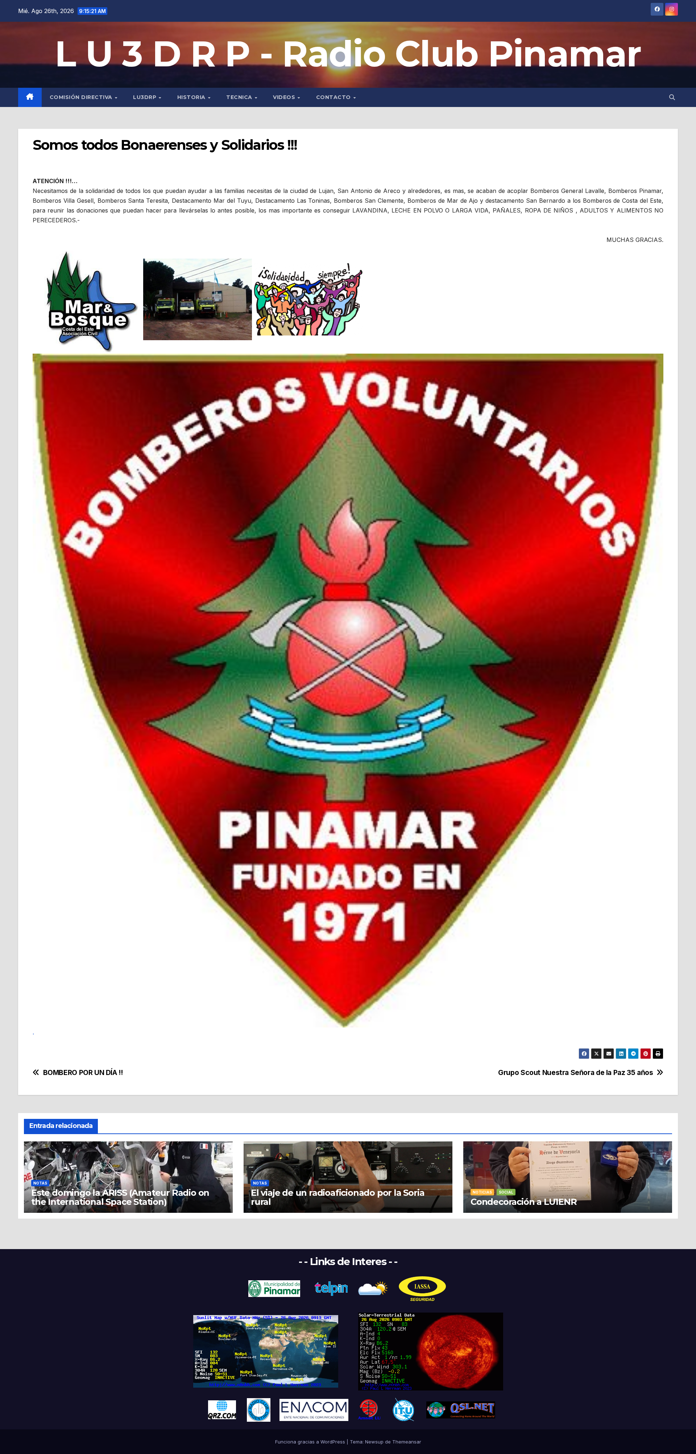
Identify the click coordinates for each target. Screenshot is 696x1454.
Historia (192, 97)
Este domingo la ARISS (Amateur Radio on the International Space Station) (120, 1197)
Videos (285, 97)
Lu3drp (145, 97)
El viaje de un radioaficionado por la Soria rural (337, 1197)
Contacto (334, 97)
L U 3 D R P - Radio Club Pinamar (348, 53)
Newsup (374, 1442)
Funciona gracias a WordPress (311, 1442)
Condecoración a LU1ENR (524, 1201)
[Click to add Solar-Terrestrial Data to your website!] (265, 1351)
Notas (40, 1183)
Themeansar (406, 1442)
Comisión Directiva (82, 97)
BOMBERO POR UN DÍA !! (83, 1072)
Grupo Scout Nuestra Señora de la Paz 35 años (575, 1072)
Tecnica (240, 97)
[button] (672, 97)
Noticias (482, 1192)
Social (506, 1192)
